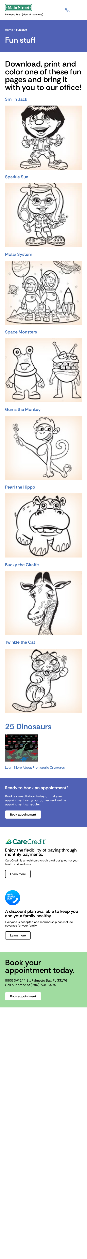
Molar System (18, 254)
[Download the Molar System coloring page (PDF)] (43, 293)
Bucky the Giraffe (22, 565)
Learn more (18, 874)
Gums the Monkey (23, 409)
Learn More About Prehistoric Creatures (35, 767)
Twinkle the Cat (20, 642)
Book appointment (23, 815)
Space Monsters (21, 332)
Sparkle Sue (16, 177)
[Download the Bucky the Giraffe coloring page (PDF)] (43, 603)
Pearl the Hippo (20, 487)
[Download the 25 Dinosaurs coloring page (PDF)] (43, 748)
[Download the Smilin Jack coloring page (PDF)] (43, 137)
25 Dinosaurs (28, 727)
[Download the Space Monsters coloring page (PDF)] (43, 370)
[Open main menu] (78, 10)
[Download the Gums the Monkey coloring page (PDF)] (43, 448)
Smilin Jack (16, 99)
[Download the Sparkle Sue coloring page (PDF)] (43, 215)
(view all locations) (32, 14)
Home (9, 30)
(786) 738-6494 (43, 985)
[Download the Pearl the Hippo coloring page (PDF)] (43, 525)
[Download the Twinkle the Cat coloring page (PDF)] (43, 681)
